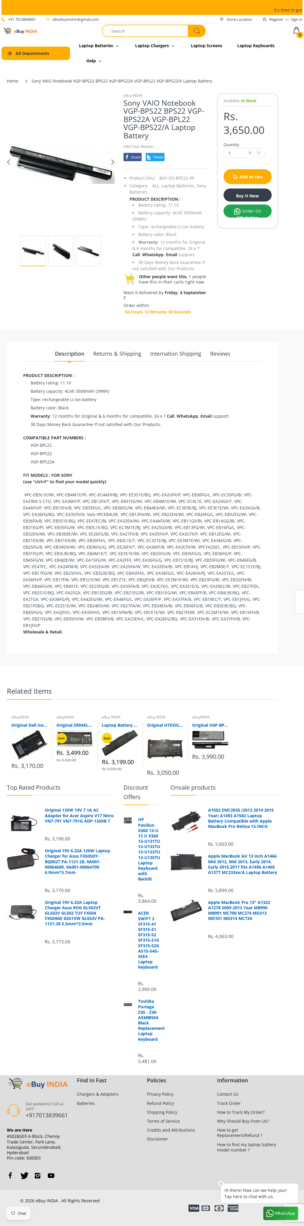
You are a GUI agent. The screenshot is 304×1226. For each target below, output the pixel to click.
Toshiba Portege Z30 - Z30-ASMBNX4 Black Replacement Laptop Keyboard (149, 1020)
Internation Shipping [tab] (175, 353)
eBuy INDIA (133, 95)
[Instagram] (37, 1175)
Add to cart (251, 177)
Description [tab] (69, 353)
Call (136, 254)
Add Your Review (138, 146)
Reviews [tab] (220, 353)
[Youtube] (51, 1175)
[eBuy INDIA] (20, 30)
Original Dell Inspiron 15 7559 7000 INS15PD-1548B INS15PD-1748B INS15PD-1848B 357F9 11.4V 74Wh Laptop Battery (29, 725)
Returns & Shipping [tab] (117, 353)
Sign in (297, 19)
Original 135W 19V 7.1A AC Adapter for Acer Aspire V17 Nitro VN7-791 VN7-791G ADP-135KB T (79, 815)
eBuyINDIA (20, 717)
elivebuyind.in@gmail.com (76, 19)
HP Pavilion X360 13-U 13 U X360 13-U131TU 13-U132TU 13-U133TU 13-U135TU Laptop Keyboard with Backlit (149, 849)
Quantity (231, 144)
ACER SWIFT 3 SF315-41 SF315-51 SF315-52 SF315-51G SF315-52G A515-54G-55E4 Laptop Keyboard (148, 940)
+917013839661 (47, 1115)
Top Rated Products (34, 787)
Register (276, 19)
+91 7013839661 (22, 19)
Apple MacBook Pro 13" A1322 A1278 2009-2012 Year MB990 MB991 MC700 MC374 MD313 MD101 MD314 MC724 (239, 910)
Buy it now (247, 196)
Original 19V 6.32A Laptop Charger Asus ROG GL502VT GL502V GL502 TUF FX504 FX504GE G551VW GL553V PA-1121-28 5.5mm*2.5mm (75, 913)
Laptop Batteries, (178, 186)
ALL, (156, 186)
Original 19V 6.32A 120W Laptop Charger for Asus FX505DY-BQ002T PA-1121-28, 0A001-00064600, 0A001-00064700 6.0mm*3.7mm (77, 861)
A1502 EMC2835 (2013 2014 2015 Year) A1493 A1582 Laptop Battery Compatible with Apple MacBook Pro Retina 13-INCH (241, 818)
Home (12, 81)
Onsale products (193, 787)
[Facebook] (10, 1175)
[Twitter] (23, 1175)
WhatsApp (153, 254)
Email (171, 254)
